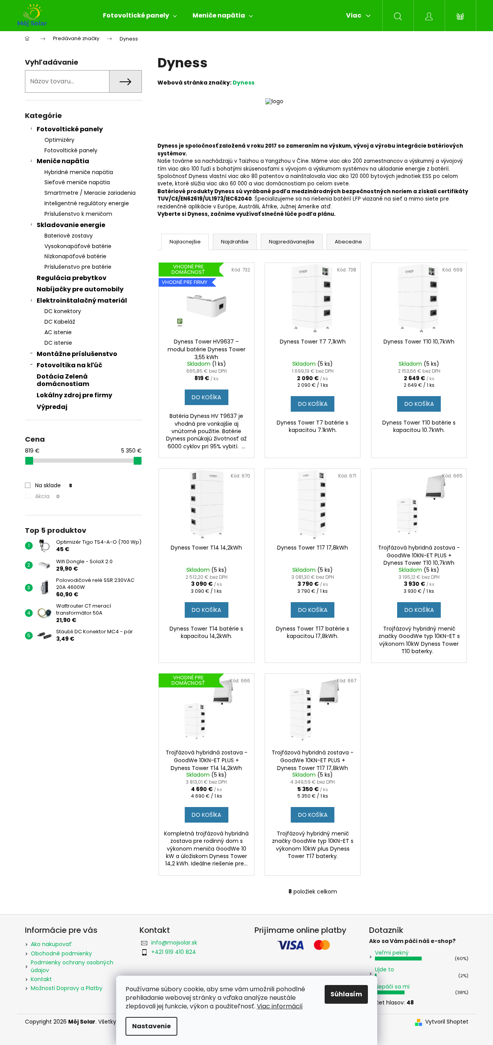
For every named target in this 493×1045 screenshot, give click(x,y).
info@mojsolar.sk (174, 942)
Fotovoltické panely (70, 129)
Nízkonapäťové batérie (75, 256)
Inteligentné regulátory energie (86, 203)
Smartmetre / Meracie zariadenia (90, 193)
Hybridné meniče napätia (78, 172)
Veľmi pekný (392, 953)
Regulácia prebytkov (71, 277)
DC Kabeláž (59, 322)
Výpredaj (52, 406)
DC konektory (62, 311)
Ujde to (384, 969)
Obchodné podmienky (61, 953)
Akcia (47, 496)
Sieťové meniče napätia (77, 182)
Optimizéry (59, 140)
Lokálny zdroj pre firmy (74, 395)
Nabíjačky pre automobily (80, 289)
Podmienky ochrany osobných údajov (72, 966)
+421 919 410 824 (173, 952)
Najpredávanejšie (292, 241)
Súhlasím (346, 994)
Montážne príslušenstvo (77, 353)
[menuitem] (140, 15)
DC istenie (58, 343)
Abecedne (348, 241)
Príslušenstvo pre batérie (77, 267)
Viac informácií (280, 1006)
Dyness (243, 82)
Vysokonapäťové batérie (77, 246)
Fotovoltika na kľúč (69, 365)
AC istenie (58, 332)
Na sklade (53, 485)
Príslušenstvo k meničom (78, 214)
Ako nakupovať (51, 944)
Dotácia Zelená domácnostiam (63, 380)
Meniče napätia (63, 161)
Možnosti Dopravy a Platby (66, 988)
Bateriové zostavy (68, 236)
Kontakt (41, 979)
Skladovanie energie (71, 224)
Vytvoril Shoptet (446, 1022)
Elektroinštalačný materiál (82, 300)
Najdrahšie (235, 241)
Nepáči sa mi (392, 986)
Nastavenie (151, 1026)
